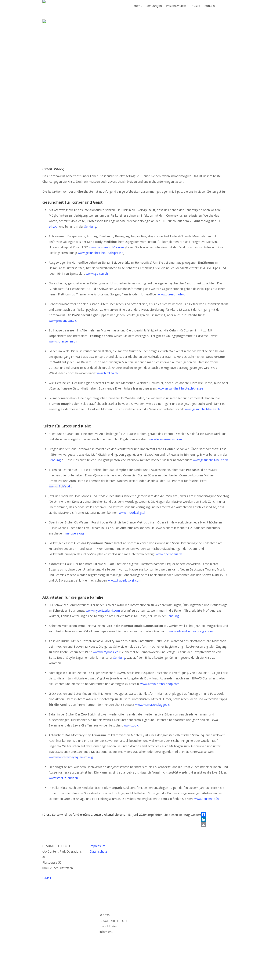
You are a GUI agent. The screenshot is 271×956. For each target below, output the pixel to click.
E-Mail (46, 878)
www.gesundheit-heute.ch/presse (100, 253)
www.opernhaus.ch (169, 554)
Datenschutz (98, 851)
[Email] (203, 824)
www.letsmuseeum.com (165, 439)
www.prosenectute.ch (63, 321)
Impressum (97, 846)
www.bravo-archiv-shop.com (160, 684)
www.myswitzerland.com (103, 610)
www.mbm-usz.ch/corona (106, 247)
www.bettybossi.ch (105, 652)
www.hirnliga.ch (107, 373)
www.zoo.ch (132, 725)
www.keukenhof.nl (206, 799)
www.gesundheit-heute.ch (202, 409)
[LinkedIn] (203, 819)
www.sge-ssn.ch (97, 273)
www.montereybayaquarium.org (71, 757)
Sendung (90, 226)
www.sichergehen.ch (63, 341)
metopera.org (74, 533)
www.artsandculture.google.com (191, 631)
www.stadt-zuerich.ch (63, 778)
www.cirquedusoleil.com (124, 580)
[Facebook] (203, 814)
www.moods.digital (132, 513)
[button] (135, 953)
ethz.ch (54, 226)
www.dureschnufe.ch (172, 294)
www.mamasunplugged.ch (153, 705)
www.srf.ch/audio (60, 486)
